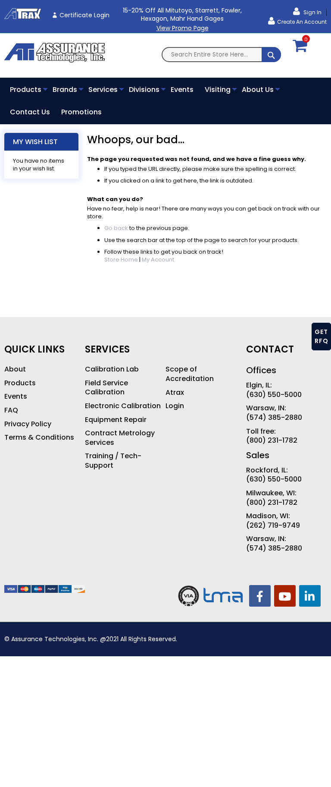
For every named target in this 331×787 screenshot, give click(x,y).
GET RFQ (321, 336)
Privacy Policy (27, 424)
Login (175, 406)
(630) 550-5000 (274, 395)
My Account (158, 259)
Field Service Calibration (106, 387)
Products (20, 383)
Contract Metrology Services (120, 437)
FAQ (11, 410)
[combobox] (221, 54)
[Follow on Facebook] (260, 596)
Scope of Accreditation (190, 374)
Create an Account (302, 21)
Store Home (121, 259)
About (15, 369)
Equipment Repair (116, 420)
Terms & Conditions (39, 437)
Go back (116, 228)
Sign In (312, 12)
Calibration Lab (112, 369)
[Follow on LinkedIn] (310, 596)
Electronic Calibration (123, 406)
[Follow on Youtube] (285, 596)
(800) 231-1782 (271, 440)
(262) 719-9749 (273, 525)
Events (15, 396)
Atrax (175, 392)
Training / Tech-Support (113, 460)
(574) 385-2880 (274, 417)
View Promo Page (182, 28)
